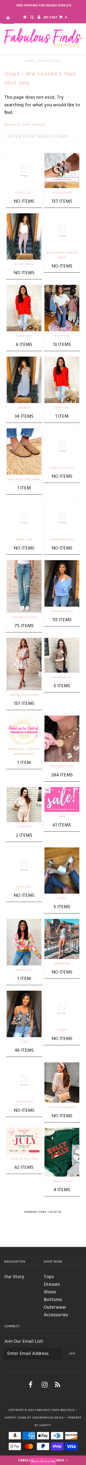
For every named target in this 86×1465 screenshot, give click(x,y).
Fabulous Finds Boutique (55, 1410)
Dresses (52, 1284)
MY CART (55, 17)
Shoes (50, 1292)
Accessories (56, 1315)
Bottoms (53, 1300)
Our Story (14, 1277)
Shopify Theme (16, 1418)
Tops (49, 1277)
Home (29, 61)
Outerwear (55, 1307)
